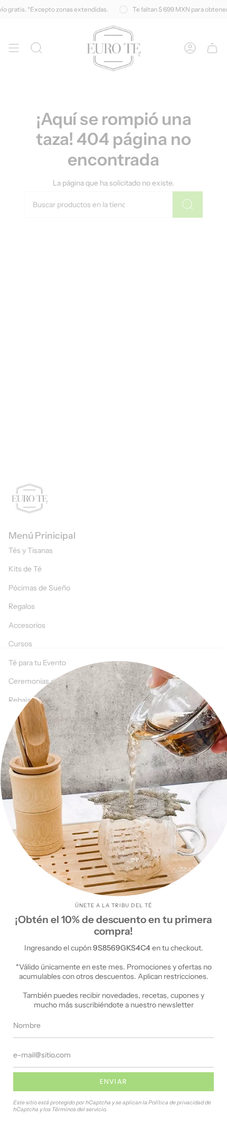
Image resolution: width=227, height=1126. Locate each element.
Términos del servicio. (79, 1109)
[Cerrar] (211, 717)
